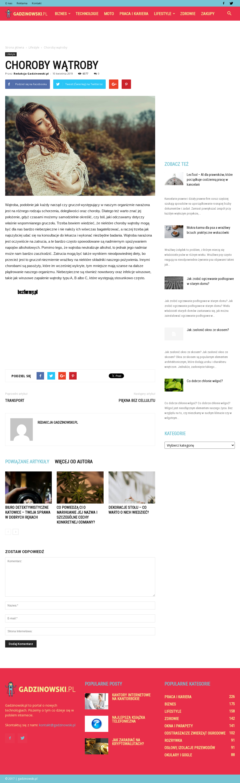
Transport (14, 400)
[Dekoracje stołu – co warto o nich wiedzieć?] (132, 487)
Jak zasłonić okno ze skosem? (208, 330)
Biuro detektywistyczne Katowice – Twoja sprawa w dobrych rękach (27, 512)
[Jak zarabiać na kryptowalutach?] (96, 746)
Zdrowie (187, 13)
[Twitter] (231, 3)
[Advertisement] (120, 33)
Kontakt (36, 3)
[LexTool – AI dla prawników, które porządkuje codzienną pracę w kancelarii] (174, 178)
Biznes (61, 13)
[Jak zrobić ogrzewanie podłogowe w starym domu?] (174, 282)
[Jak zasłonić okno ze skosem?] (174, 334)
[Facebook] (223, 3)
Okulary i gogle (178, 755)
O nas (8, 3)
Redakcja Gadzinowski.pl (31, 73)
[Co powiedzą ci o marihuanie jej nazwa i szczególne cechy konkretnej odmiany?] (80, 487)
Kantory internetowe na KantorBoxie (131, 697)
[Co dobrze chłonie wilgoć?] (174, 385)
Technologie (87, 13)
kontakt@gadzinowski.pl (57, 725)
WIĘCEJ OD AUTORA (74, 461)
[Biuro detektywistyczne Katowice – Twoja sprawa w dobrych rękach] (28, 487)
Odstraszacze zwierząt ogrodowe (195, 733)
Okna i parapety (179, 726)
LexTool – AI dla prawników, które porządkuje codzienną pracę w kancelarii (210, 180)
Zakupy (207, 13)
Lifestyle (162, 13)
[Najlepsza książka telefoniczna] (96, 724)
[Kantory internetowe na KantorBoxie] (96, 701)
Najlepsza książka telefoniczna (128, 719)
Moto (109, 13)
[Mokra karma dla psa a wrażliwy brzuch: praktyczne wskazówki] (174, 231)
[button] (229, 13)
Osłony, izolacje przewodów (190, 747)
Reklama (22, 3)
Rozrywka (173, 740)
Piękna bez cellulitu (137, 400)
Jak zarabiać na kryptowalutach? (128, 742)
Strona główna (14, 47)
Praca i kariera (134, 13)
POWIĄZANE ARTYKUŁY (27, 461)
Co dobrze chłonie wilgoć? (205, 381)
